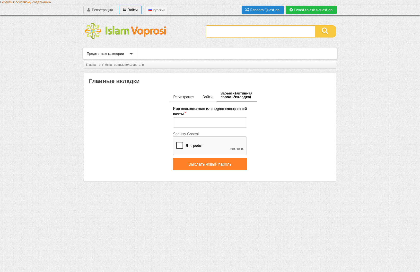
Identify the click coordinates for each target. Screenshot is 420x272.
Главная (91, 64)
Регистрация (102, 10)
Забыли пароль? (236, 95)
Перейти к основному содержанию (25, 2)
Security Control (186, 134)
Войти (132, 10)
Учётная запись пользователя (123, 64)
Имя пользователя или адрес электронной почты (210, 111)
